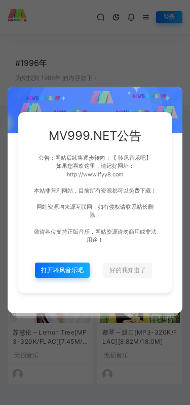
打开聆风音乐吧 (62, 270)
